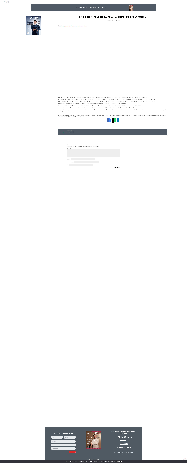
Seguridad (80, 7)
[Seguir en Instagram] (125, 437)
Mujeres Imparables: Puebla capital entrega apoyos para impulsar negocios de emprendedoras (85, 335)
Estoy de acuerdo (118, 461)
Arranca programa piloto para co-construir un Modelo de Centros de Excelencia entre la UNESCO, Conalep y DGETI (88, 416)
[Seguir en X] (119, 437)
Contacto (123, 440)
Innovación (90, 7)
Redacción (107, 20)
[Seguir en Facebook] (116, 437)
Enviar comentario (117, 167)
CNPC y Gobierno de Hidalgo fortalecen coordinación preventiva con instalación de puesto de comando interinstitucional (90, 213)
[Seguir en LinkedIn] (128, 437)
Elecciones (85, 7)
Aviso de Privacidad (124, 447)
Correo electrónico (70, 162)
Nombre (68, 159)
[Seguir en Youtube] (122, 437)
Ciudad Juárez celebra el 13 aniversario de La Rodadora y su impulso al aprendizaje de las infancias (86, 294)
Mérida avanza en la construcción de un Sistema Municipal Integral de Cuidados (82, 376)
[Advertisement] (33, 49)
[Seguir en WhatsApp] (131, 437)
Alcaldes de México (91, 459)
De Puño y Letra (101, 7)
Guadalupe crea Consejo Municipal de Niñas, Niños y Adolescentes (80, 253)
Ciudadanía (95, 7)
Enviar (72, 451)
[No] (185, 461)
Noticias (115, 20)
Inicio (77, 7)
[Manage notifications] (184, 458)
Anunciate (124, 444)
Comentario (69, 148)
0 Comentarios (118, 20)
